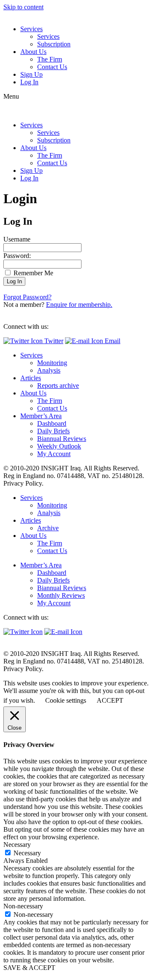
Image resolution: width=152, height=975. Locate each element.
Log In (29, 82)
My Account (54, 453)
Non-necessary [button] (23, 906)
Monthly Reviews (61, 595)
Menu (11, 96)
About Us (33, 51)
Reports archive (58, 385)
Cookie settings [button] (65, 700)
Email (111, 340)
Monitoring (52, 362)
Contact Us (52, 66)
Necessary (27, 853)
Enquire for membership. (79, 304)
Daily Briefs (53, 431)
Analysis (48, 370)
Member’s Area (41, 415)
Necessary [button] (17, 844)
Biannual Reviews (61, 438)
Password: (17, 255)
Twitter (53, 340)
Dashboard (51, 423)
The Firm (49, 59)
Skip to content (23, 7)
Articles (30, 377)
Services (31, 28)
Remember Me (32, 273)
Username (16, 239)
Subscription (54, 44)
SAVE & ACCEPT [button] (29, 967)
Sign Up (31, 74)
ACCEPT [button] (110, 700)
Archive (48, 528)
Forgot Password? (27, 297)
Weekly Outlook (59, 446)
